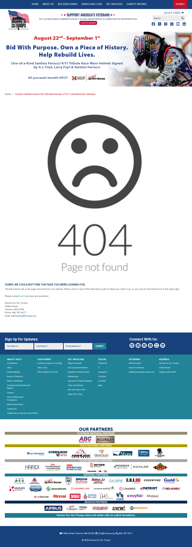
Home (35, 4)
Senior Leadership (15, 381)
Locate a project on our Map (50, 363)
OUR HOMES (44, 359)
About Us (48, 4)
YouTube (102, 376)
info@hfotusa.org (106, 533)
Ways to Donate (75, 363)
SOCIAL (102, 359)
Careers (10, 393)
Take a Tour (42, 368)
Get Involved (114, 4)
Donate (180, 4)
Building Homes (67, 4)
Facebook (102, 363)
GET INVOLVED (76, 359)
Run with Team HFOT (77, 390)
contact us (17, 296)
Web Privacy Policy (15, 404)
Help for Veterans (136, 368)
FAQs (9, 368)
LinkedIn (102, 381)
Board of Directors (15, 376)
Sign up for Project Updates (80, 381)
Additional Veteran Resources (141, 372)
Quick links (172, 13)
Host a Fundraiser (75, 385)
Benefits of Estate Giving (78, 372)
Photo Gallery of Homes (48, 372)
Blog (100, 385)
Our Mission (12, 363)
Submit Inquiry (135, 363)
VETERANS (134, 359)
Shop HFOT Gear (75, 394)
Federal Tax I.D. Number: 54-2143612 (22, 413)
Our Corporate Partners (77, 368)
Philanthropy (73, 376)
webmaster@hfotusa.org (23, 316)
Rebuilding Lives (92, 4)
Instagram (102, 372)
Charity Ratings (136, 4)
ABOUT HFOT (14, 359)
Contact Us (12, 409)
